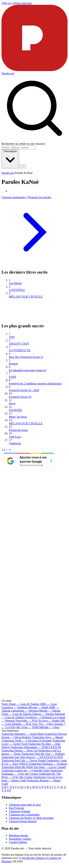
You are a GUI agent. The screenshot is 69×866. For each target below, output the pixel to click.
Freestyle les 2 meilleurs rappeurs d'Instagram (35, 383)
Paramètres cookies (20, 838)
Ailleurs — (43, 714)
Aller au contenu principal (16, 3)
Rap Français (16, 808)
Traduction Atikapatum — (35, 747)
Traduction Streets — (19, 750)
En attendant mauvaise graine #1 (28, 370)
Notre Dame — (20, 704)
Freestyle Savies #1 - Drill (24, 390)
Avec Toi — (43, 724)
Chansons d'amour (19, 811)
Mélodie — (49, 727)
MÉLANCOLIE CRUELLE (26, 296)
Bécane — (38, 707)
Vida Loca (15, 436)
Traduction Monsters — (22, 733)
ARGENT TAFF (19, 343)
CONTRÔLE (17, 289)
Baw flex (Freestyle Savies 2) (26, 357)
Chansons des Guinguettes (24, 814)
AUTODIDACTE (20, 350)
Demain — (21, 724)
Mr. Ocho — (27, 727)
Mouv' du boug (18, 416)
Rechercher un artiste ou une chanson (23, 143)
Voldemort (15, 443)
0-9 (9, 790)
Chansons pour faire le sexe (25, 804)
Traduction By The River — (31, 775)
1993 (12, 337)
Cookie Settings (18, 842)
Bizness (13, 363)
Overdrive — (38, 717)
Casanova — (14, 707)
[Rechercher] (21, 166)
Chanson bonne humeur (23, 821)
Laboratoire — (24, 710)
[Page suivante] (7, 449)
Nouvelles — (27, 720)
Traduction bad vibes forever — (32, 757)
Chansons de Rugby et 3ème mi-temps (31, 817)
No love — (48, 720)
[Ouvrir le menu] (24, 166)
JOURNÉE (15, 410)
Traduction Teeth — (26, 740)
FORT (12, 376)
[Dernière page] (9, 449)
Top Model (15, 283)
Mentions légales (18, 835)
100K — (48, 704)
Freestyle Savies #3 (20, 396)
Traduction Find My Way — (43, 753)
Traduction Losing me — (25, 770)
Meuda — (49, 710)
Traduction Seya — (47, 737)
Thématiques (10, 151)
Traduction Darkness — (48, 763)
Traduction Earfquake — (32, 772)
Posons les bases (18, 430)
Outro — (16, 714)
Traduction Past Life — (23, 760)
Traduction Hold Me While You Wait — (33, 767)
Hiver (12, 403)
